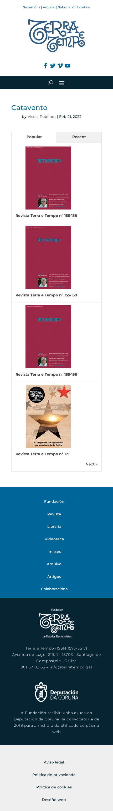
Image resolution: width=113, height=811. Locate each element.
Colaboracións (54, 589)
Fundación (54, 501)
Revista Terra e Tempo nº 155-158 (46, 215)
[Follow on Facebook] (45, 65)
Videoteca (54, 539)
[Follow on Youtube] (67, 65)
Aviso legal (54, 762)
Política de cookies (54, 787)
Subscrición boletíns (74, 7)
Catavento (29, 107)
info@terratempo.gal (71, 667)
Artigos (54, 576)
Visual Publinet (42, 116)
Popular (34, 136)
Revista (54, 514)
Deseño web (54, 799)
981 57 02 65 (33, 667)
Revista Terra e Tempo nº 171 (42, 454)
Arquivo (49, 7)
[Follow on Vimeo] (60, 65)
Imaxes (54, 551)
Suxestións (31, 7)
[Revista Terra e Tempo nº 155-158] (48, 208)
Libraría (54, 526)
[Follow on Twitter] (53, 65)
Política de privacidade (54, 774)
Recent (79, 136)
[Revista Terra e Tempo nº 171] (48, 446)
